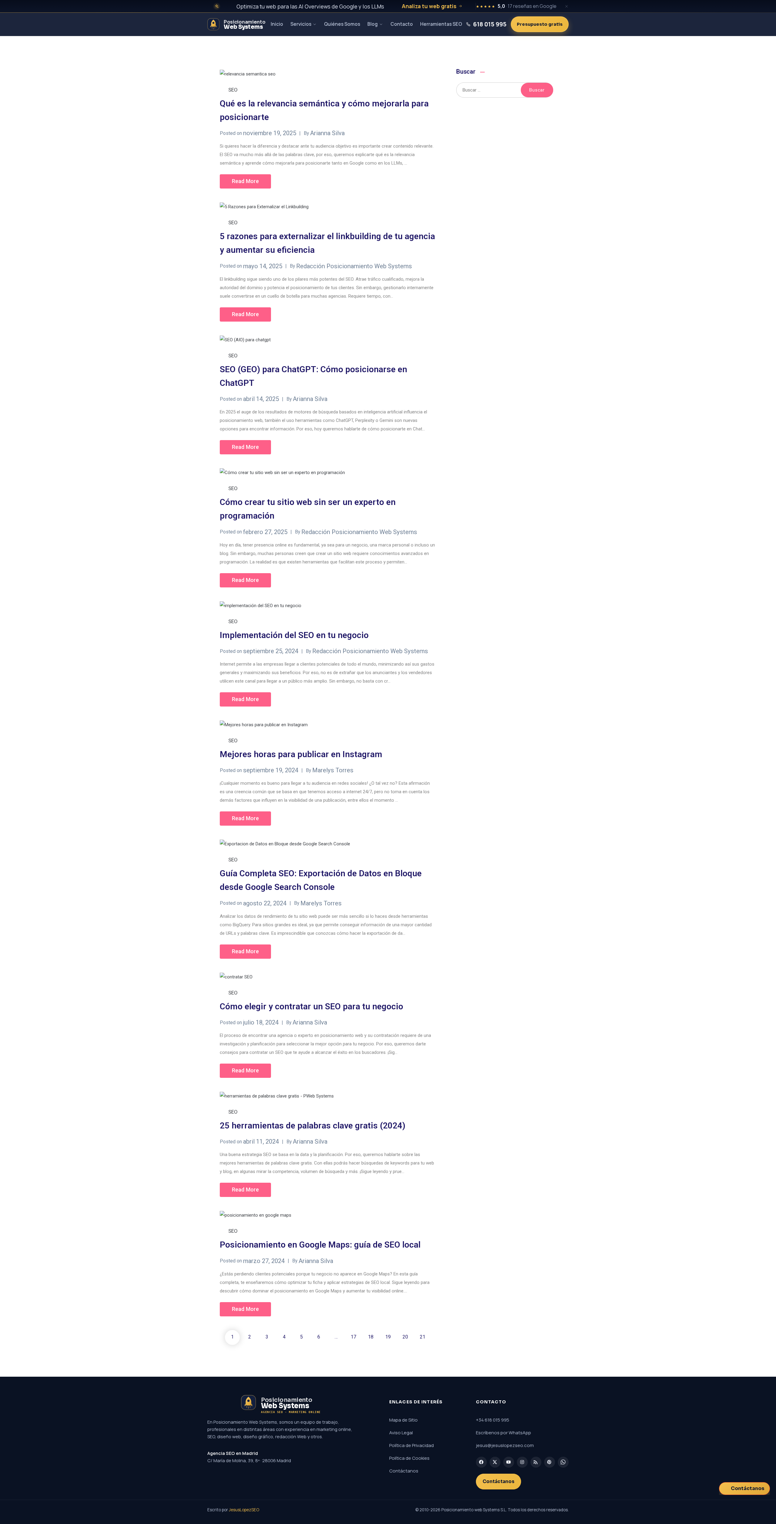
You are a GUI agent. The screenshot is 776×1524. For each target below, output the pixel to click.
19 (388, 1337)
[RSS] (535, 1462)
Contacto (401, 24)
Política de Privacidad (411, 1445)
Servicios (300, 24)
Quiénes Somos (342, 24)
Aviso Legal (401, 1432)
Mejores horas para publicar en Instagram (301, 754)
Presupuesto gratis (540, 24)
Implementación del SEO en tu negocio (294, 635)
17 (353, 1337)
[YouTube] (508, 1462)
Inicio (277, 24)
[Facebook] (481, 1462)
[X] (495, 1462)
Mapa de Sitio (403, 1420)
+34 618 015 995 (492, 1420)
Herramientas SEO (441, 24)
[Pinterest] (549, 1462)
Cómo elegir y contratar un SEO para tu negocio (311, 1006)
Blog (372, 24)
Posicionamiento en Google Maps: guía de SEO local (320, 1245)
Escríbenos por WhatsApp (503, 1432)
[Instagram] (522, 1462)
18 (370, 1337)
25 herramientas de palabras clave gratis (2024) (312, 1126)
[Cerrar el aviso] (566, 6)
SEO (233, 90)
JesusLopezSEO (244, 1509)
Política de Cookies (409, 1458)
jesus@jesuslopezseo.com (505, 1445)
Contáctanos (403, 1471)
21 (422, 1337)
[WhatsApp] (563, 1462)
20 (405, 1337)
